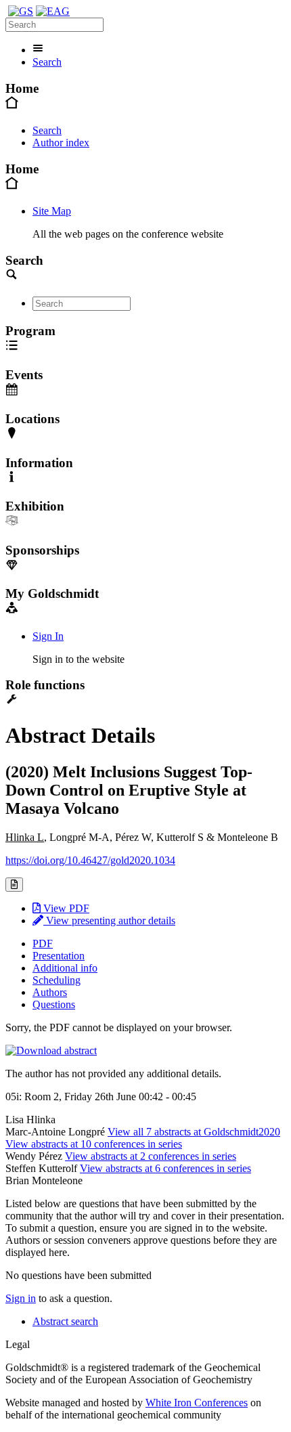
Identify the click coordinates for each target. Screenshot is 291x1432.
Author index (60, 142)
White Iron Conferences (197, 1402)
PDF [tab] (42, 943)
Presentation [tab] (58, 955)
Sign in (20, 1298)
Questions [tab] (53, 1004)
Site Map (51, 211)
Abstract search (65, 1321)
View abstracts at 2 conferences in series (150, 1156)
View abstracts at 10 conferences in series (93, 1144)
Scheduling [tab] (56, 980)
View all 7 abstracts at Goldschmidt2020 (194, 1131)
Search (47, 62)
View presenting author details (109, 920)
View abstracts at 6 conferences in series (165, 1168)
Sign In (48, 636)
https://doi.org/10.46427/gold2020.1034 (90, 860)
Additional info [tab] (64, 968)
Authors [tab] (49, 992)
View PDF (65, 908)
